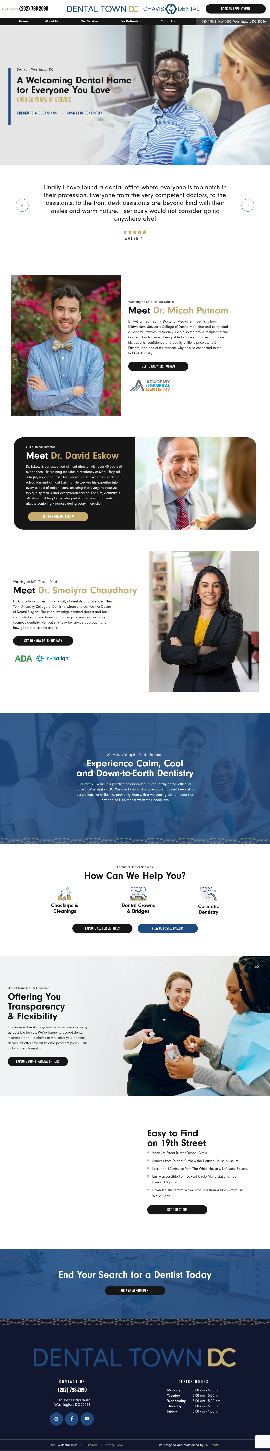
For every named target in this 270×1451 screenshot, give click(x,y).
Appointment (235, 9)
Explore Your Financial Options (37, 1061)
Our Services (90, 21)
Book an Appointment (135, 1290)
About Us (52, 21)
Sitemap (92, 1445)
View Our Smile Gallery (168, 928)
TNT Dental (212, 1445)
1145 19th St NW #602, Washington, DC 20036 (233, 21)
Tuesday (173, 1396)
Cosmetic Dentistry (85, 113)
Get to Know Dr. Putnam (158, 366)
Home (23, 21)
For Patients (129, 21)
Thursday (174, 1406)
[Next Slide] (248, 205)
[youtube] (87, 1419)
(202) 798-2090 (25, 8)
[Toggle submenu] (61, 21)
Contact (166, 21)
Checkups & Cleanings (37, 113)
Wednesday (176, 1401)
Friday (172, 1411)
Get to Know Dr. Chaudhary (43, 641)
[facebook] (71, 1419)
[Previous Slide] (22, 205)
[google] (56, 1419)
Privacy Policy (114, 1445)
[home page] (133, 9)
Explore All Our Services (102, 928)
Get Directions (177, 1209)
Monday (173, 1390)
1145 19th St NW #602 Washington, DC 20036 (72, 1402)
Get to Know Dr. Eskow (58, 516)
